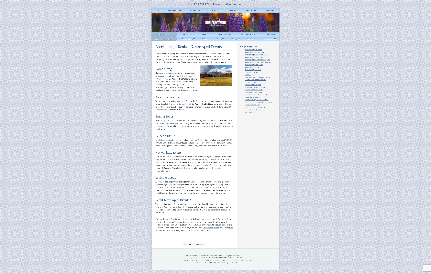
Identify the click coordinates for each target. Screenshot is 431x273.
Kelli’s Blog (232, 10)
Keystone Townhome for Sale (255, 80)
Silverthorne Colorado (253, 85)
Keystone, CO (251, 39)
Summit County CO (197, 10)
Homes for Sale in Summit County (257, 77)
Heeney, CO (236, 39)
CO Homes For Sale (252, 72)
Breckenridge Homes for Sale (255, 57)
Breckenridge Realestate (254, 67)
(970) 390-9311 (202, 4)
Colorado (248, 75)
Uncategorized (250, 112)
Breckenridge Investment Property (257, 60)
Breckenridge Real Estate (254, 65)
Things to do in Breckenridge (255, 110)
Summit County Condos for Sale (256, 100)
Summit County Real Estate (255, 107)
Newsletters (216, 10)
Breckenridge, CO (188, 39)
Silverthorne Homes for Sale (255, 87)
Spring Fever (201, 126)
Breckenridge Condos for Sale (256, 55)
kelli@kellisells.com (231, 4)
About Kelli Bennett (251, 10)
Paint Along (178, 87)
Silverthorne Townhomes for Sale (257, 95)
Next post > (200, 245)
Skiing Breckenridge (252, 97)
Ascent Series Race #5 (182, 104)
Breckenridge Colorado (253, 50)
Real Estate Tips (251, 82)
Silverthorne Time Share (254, 92)
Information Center (175, 10)
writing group (221, 182)
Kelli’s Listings (270, 34)
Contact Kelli (270, 10)
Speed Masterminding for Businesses (206, 165)
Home (158, 10)
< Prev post (188, 245)
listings (166, 225)
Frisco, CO (220, 39)
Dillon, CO (206, 39)
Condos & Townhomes (223, 34)
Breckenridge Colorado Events (256, 52)
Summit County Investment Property (258, 102)
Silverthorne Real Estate (254, 90)
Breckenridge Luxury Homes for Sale (258, 62)
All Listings (187, 34)
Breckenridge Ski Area (253, 70)
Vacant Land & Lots (248, 34)
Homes (203, 34)
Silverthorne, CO (270, 39)
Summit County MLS (252, 105)
